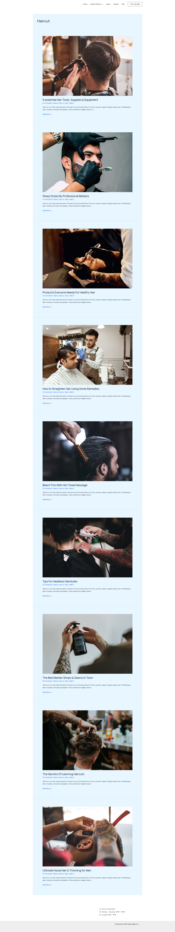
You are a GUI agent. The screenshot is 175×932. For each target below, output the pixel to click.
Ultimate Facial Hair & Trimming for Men (67, 870)
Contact (116, 4)
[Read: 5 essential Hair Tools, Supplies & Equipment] (88, 66)
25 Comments (47, 488)
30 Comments (47, 392)
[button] (135, 4)
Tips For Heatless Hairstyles (60, 581)
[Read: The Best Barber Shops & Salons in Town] (88, 644)
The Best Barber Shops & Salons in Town (68, 678)
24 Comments (47, 199)
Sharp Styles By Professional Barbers (66, 196)
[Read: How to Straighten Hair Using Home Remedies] (88, 355)
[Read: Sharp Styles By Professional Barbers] (88, 162)
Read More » (47, 114)
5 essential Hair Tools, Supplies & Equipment (70, 100)
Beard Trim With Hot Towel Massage (65, 485)
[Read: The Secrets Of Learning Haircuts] (88, 740)
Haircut (61, 103)
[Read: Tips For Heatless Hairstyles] (88, 547)
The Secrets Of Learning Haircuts (63, 774)
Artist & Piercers (95, 4)
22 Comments (47, 103)
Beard (56, 103)
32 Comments (47, 874)
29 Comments (47, 681)
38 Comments (47, 777)
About (108, 4)
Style (66, 103)
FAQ (123, 4)
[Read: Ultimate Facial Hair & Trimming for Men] (88, 836)
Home (85, 4)
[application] (102, 4)
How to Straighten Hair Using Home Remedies (71, 389)
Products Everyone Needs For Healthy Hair (69, 292)
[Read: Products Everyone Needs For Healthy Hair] (88, 258)
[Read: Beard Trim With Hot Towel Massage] (88, 451)
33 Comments (47, 585)
